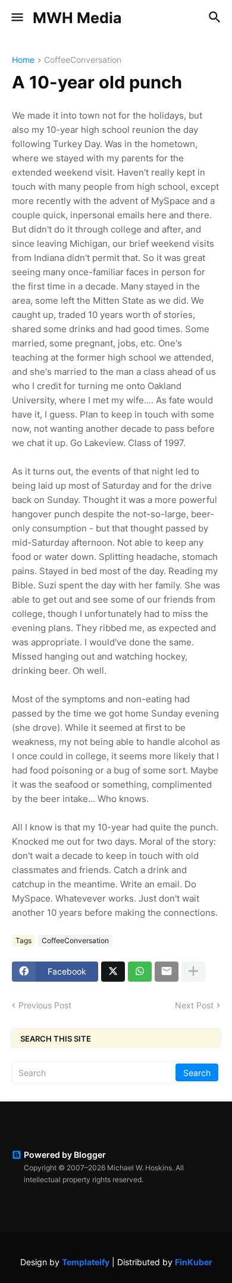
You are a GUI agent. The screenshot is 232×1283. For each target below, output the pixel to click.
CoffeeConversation (82, 60)
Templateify (85, 1262)
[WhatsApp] (140, 972)
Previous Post (44, 1005)
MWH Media (77, 18)
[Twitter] (113, 972)
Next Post (194, 1005)
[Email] (166, 972)
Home (23, 60)
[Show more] (193, 972)
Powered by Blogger (65, 1155)
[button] (16, 18)
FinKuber (193, 1262)
